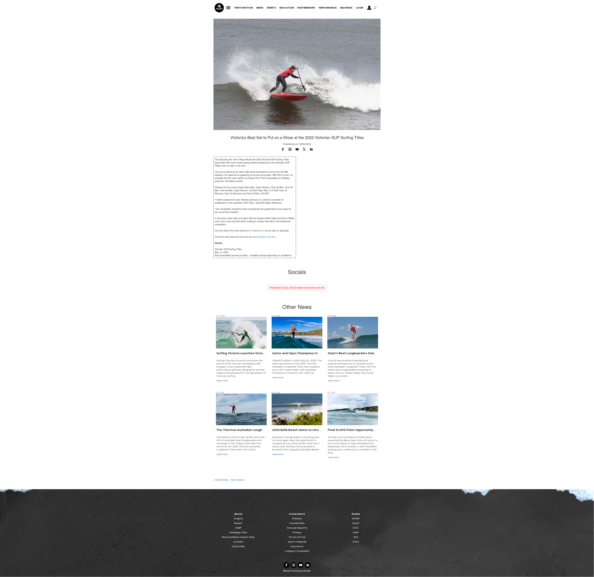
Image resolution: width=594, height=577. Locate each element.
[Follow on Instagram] (290, 149)
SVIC (356, 527)
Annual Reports (297, 527)
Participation (244, 7)
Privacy (297, 532)
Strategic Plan (238, 532)
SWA (356, 532)
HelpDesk (346, 7)
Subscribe (238, 546)
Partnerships (306, 7)
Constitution (297, 523)
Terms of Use (297, 537)
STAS (356, 541)
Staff (238, 527)
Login (359, 7)
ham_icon (228, 8)
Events (271, 7)
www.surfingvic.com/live (263, 236)
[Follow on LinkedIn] (311, 149)
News (259, 7)
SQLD (355, 523)
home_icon (219, 8)
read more (222, 380)
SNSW (356, 518)
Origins (238, 518)
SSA (355, 537)
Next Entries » (238, 479)
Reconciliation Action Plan (238, 537)
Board (238, 523)
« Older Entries (221, 479)
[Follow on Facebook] (283, 149)
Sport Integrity (297, 541)
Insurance (297, 546)
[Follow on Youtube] (297, 149)
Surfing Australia (301, 570)
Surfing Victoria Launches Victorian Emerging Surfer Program (262, 353)
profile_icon (369, 8)
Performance (328, 7)
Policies (297, 518)
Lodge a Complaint (297, 550)
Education (287, 7)
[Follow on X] (304, 149)
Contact (238, 541)
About (238, 513)
